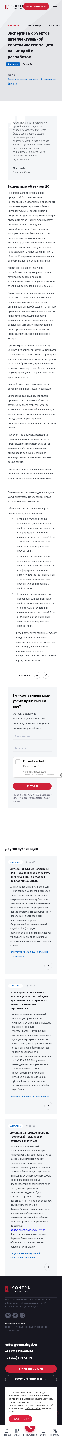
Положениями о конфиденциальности (28, 1405)
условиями (18, 798)
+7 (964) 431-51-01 (18, 1358)
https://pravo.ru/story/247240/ (27, 1230)
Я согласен (20, 1418)
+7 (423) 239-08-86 (19, 1351)
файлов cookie (32, 1408)
